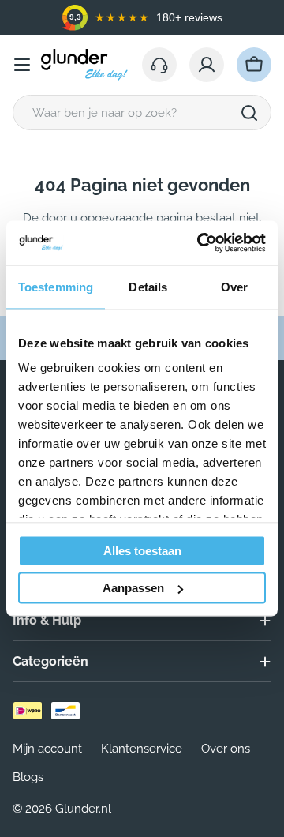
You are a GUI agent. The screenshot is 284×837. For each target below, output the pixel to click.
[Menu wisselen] (22, 64)
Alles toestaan (142, 550)
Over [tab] (234, 286)
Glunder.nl (83, 808)
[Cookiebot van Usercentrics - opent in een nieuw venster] (200, 243)
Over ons (225, 748)
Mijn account (47, 748)
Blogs (28, 777)
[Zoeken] (249, 112)
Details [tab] (148, 286)
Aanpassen (133, 588)
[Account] (206, 64)
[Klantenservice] (159, 64)
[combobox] (142, 112)
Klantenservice (141, 748)
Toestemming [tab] (55, 286)
